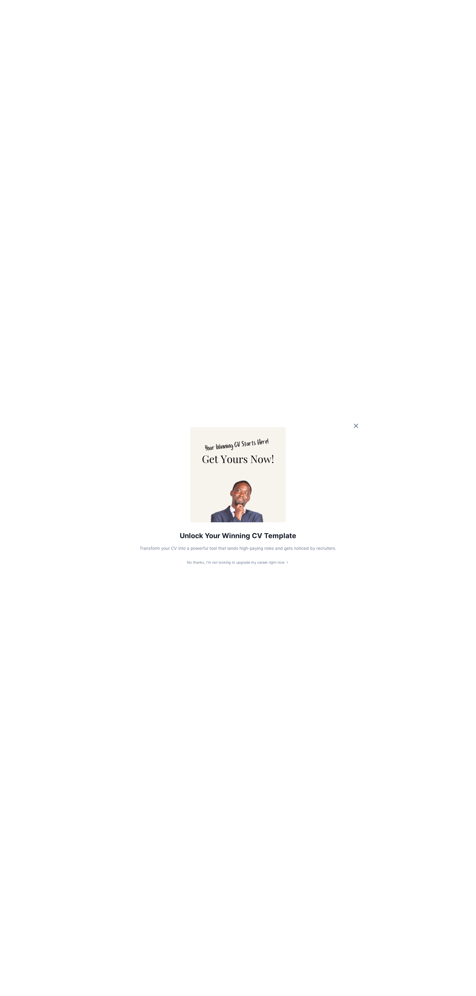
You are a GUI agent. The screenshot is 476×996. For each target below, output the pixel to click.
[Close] (356, 425)
